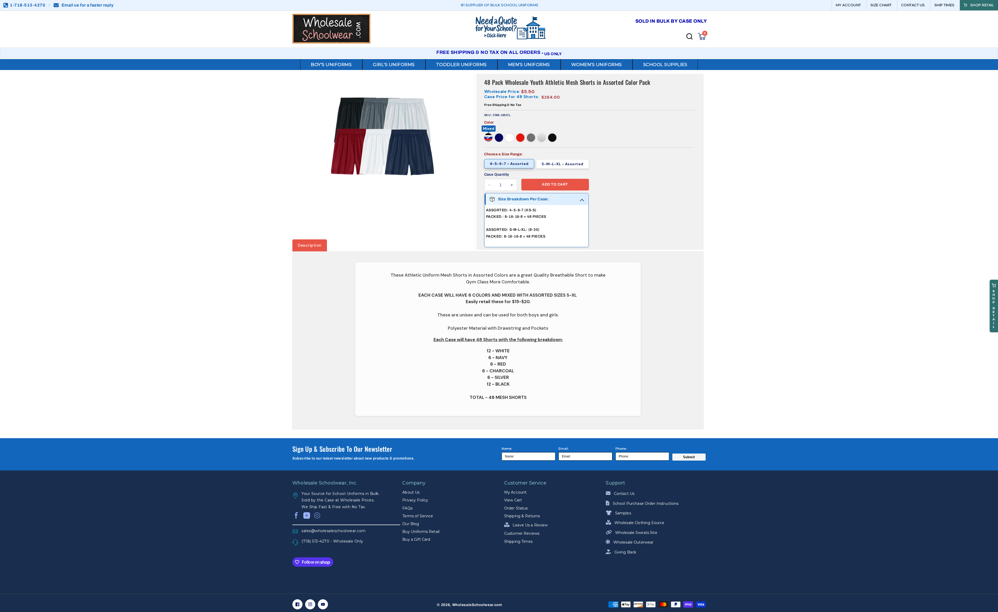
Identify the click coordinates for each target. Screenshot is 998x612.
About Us (410, 492)
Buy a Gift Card (416, 539)
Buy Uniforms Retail (420, 531)
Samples (622, 513)
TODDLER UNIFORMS (461, 64)
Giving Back (624, 552)
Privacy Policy (415, 500)
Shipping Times (518, 541)
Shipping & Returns (522, 516)
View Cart (513, 500)
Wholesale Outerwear (632, 542)
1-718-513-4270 (27, 5)
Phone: (621, 448)
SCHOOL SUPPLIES (665, 64)
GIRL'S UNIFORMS (394, 64)
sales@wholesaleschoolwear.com (333, 530)
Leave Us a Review (529, 525)
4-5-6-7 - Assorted (509, 163)
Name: (507, 448)
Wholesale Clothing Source (638, 522)
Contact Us (623, 493)
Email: (564, 448)
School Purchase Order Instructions (645, 503)
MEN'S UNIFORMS (529, 64)
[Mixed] (488, 137)
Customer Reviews (521, 533)
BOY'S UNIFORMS (331, 64)
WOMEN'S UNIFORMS (596, 64)
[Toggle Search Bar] (689, 36)
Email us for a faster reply (88, 5)
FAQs (407, 508)
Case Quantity (496, 174)
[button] (702, 36)
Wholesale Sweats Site (635, 532)
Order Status (516, 508)
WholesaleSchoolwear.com (477, 605)
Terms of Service (417, 516)
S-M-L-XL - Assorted (562, 164)
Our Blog (410, 523)
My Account (515, 492)
